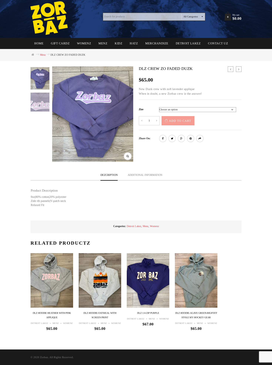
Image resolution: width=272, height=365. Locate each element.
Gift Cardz (60, 43)
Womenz (84, 43)
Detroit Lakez (188, 43)
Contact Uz (218, 43)
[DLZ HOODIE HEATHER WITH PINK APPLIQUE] (52, 280)
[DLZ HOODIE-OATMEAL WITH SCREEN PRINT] (100, 280)
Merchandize (156, 43)
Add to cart (180, 120)
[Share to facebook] (163, 138)
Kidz (118, 43)
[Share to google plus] (181, 138)
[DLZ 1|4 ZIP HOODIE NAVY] (238, 69)
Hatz (134, 43)
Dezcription (109, 175)
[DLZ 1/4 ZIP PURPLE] (148, 280)
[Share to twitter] (172, 138)
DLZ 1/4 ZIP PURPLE (148, 313)
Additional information (145, 175)
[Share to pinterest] (190, 138)
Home (38, 43)
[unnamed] (40, 102)
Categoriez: (119, 226)
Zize (141, 109)
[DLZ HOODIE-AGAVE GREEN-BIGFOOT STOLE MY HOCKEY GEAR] (196, 280)
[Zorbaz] (50, 18)
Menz (102, 43)
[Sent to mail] (200, 138)
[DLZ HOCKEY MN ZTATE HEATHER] (230, 69)
